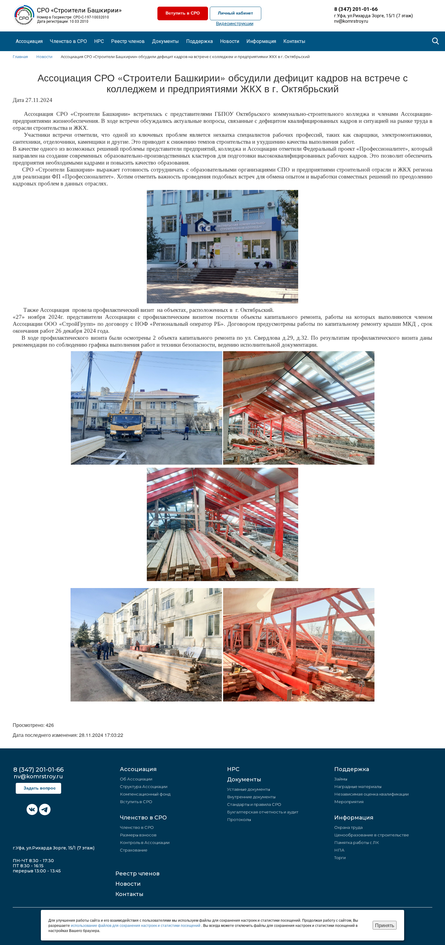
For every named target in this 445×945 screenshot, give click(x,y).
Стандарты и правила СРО (254, 804)
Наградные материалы (357, 786)
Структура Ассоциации (143, 786)
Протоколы (239, 819)
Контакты (294, 41)
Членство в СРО (143, 817)
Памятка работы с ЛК (356, 842)
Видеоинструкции (234, 23)
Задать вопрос (40, 788)
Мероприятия (349, 801)
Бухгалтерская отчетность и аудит (262, 811)
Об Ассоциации (136, 779)
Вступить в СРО (183, 13)
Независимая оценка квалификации (371, 794)
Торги (340, 857)
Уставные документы (248, 789)
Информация (353, 817)
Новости (128, 884)
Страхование (133, 850)
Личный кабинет (235, 13)
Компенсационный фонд (145, 794)
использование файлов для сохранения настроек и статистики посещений (136, 925)
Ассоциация (138, 769)
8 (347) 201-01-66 (356, 9)
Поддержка (351, 769)
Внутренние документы (251, 796)
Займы (340, 779)
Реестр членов (128, 41)
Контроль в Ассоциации (145, 842)
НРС (99, 41)
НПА (339, 850)
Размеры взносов (138, 834)
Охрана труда (348, 827)
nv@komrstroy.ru (351, 21)
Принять (384, 925)
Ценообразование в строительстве (371, 834)
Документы (244, 779)
